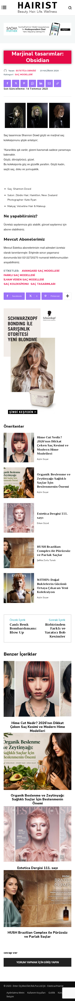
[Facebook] (7, 83)
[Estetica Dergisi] (6, 70)
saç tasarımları (43, 284)
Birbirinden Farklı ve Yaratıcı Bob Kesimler (55, 614)
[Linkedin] (40, 83)
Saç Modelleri (23, 74)
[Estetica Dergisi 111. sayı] (19, 501)
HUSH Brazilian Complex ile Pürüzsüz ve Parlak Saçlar (53, 534)
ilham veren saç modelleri (24, 279)
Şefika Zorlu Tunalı (46, 543)
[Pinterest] (24, 83)
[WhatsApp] (32, 83)
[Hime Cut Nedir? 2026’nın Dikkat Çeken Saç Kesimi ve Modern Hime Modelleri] (19, 431)
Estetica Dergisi (26, 71)
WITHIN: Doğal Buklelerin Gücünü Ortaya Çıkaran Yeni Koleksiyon (52, 569)
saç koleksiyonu (16, 284)
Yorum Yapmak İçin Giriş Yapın (37, 945)
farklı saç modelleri (19, 275)
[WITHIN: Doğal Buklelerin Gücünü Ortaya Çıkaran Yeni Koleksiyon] (19, 571)
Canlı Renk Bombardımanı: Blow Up (23, 612)
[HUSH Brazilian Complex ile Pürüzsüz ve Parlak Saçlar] (19, 536)
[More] (67, 296)
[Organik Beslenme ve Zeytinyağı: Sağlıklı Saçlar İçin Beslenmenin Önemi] (19, 466)
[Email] (49, 83)
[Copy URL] (57, 83)
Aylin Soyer (42, 442)
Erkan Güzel (43, 506)
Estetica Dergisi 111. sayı (52, 499)
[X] (15, 83)
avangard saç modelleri (40, 271)
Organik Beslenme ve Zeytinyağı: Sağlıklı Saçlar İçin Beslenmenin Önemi (53, 464)
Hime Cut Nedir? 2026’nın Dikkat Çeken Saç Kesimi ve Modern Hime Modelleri (52, 429)
